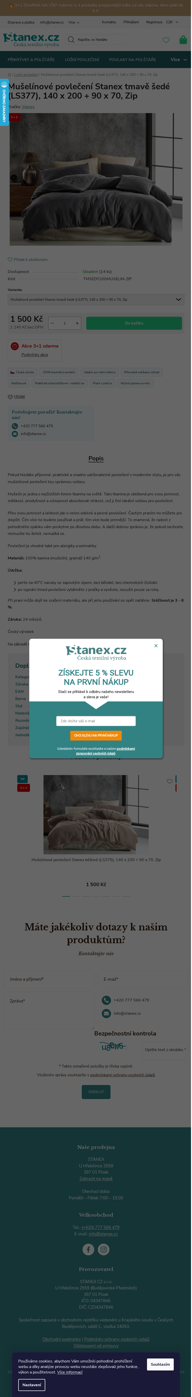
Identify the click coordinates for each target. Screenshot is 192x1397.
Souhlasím (160, 1364)
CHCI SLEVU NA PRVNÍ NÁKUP (96, 736)
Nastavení (31, 1385)
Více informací (69, 1372)
